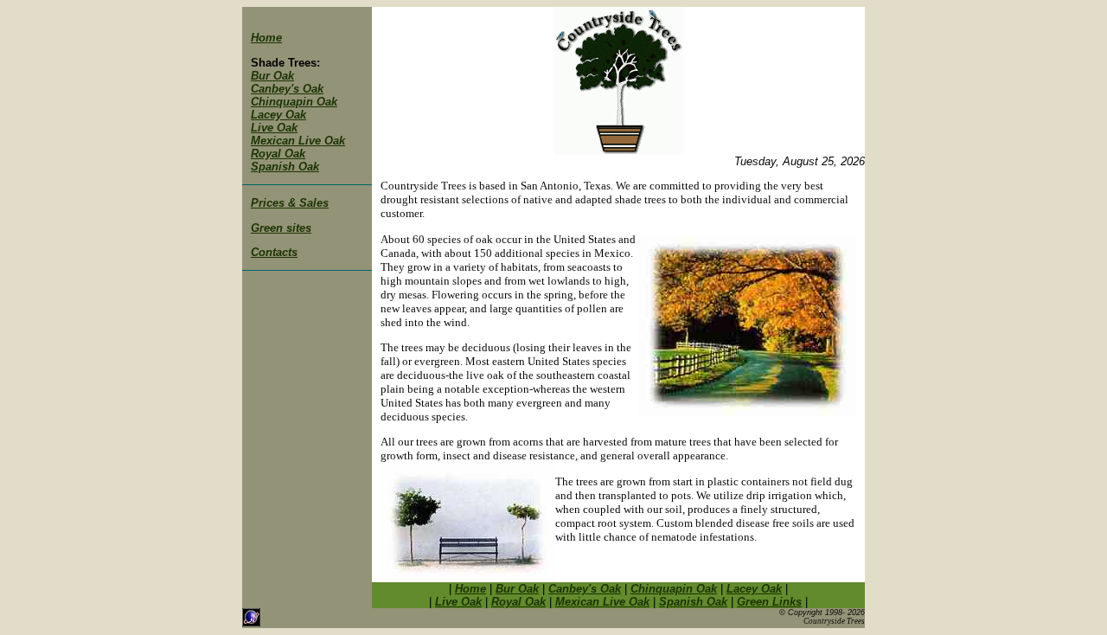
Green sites (281, 227)
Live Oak (274, 127)
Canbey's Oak (287, 88)
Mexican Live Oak (298, 140)
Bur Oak (272, 75)
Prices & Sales (290, 202)
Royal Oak (278, 153)
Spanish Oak (285, 166)
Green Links (769, 601)
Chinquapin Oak (294, 101)
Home (266, 37)
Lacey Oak (278, 114)
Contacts (274, 252)
